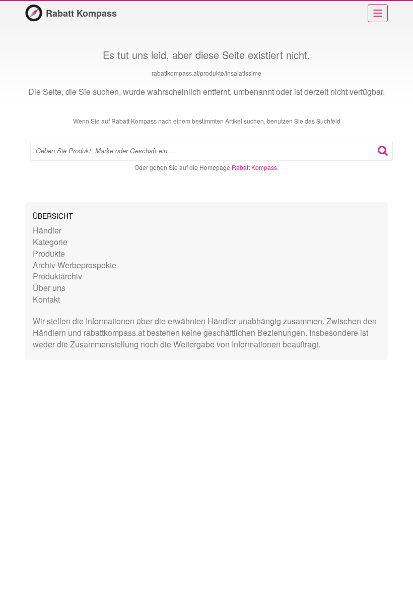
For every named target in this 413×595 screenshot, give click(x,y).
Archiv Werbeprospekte (74, 265)
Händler (47, 230)
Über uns (49, 287)
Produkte (49, 253)
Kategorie (50, 242)
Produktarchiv (57, 276)
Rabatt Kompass (81, 13)
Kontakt (46, 299)
